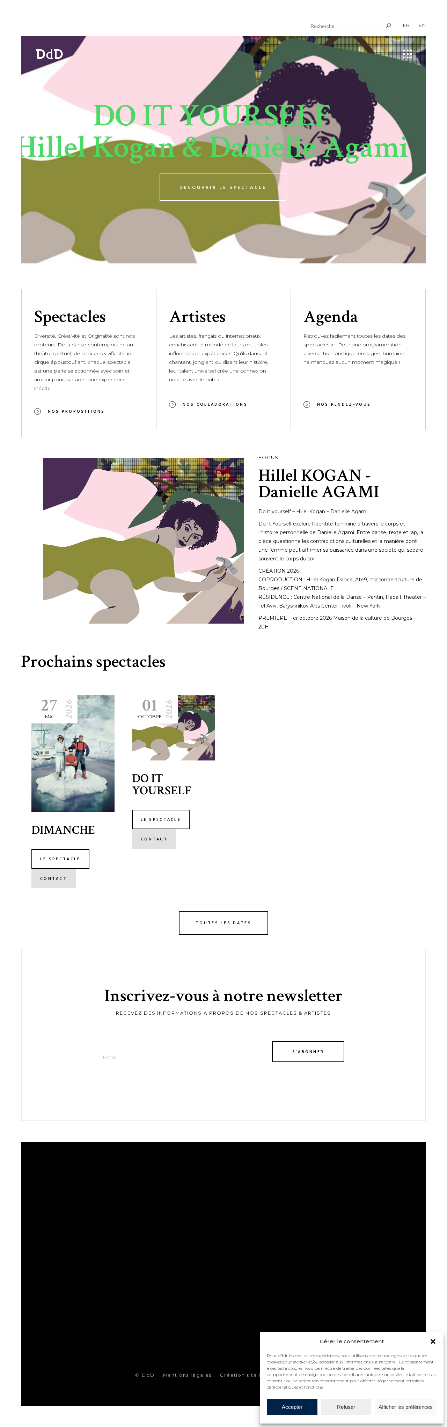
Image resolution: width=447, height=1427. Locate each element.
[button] (433, 1341)
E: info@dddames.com (265, 1240)
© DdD (145, 1375)
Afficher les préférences (406, 1407)
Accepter (292, 1407)
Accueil (154, 1224)
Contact (155, 1265)
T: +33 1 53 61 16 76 (254, 1228)
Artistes (155, 1245)
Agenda (154, 1255)
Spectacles (160, 1234)
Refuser (346, 1407)
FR (406, 25)
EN (422, 25)
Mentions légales (187, 1375)
